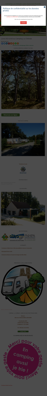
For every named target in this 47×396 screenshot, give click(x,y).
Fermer (23, 22)
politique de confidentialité (12, 16)
